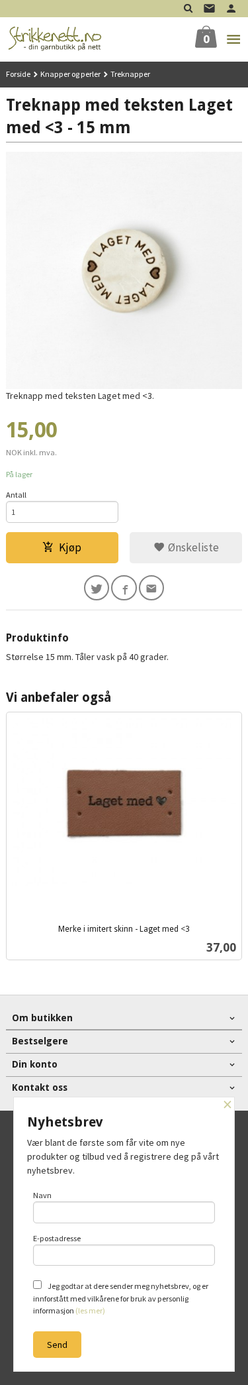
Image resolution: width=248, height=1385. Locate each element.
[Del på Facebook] (124, 588)
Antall (16, 495)
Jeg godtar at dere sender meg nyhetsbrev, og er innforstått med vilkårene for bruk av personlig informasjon (120, 1298)
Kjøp (70, 547)
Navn (42, 1195)
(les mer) (90, 1310)
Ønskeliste (192, 547)
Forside (18, 74)
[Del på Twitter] (97, 588)
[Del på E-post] (152, 588)
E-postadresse (57, 1238)
